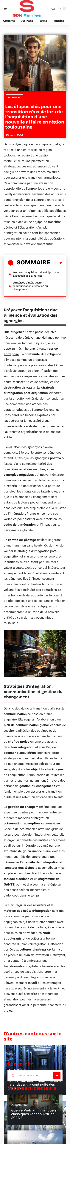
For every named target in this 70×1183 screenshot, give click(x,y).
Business (14, 97)
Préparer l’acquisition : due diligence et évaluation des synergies (36, 274)
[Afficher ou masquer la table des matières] (56, 263)
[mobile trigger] (7, 8)
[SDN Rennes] (27, 8)
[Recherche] (53, 8)
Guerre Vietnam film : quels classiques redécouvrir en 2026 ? (34, 1114)
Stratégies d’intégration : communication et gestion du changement (30, 286)
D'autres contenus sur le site (32, 1036)
